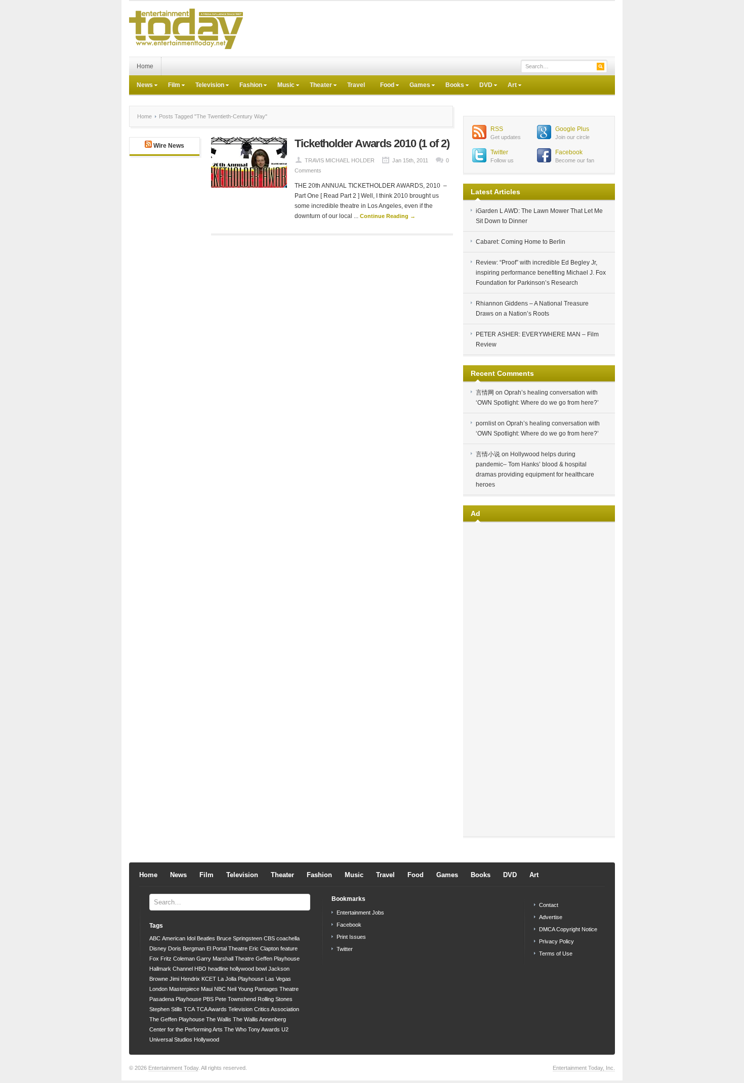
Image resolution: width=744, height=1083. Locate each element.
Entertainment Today (173, 1068)
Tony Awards (264, 1029)
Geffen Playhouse (278, 959)
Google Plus (572, 129)
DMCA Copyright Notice (568, 929)
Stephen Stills (165, 1009)
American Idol (178, 938)
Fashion (247, 86)
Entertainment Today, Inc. (584, 1068)
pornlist (486, 423)
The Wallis (218, 1019)
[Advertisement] (430, 29)
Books (451, 86)
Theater (317, 86)
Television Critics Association (263, 1009)
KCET (208, 979)
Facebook (569, 152)
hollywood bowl (248, 969)
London (158, 989)
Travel (356, 85)
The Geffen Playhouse (176, 1019)
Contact (548, 905)
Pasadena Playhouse (175, 999)
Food (383, 86)
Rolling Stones (275, 999)
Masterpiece (184, 989)
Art (508, 86)
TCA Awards (211, 1009)
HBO (200, 969)
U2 (284, 1029)
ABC (154, 938)
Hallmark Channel (171, 969)
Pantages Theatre (277, 989)
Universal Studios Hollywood (184, 1039)
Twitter (499, 152)
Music (282, 86)
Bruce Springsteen (239, 938)
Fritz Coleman (177, 959)
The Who (235, 1029)
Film (170, 86)
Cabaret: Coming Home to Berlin (520, 241)
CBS (269, 938)
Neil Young (240, 989)
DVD (482, 86)
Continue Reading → (388, 216)
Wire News (168, 145)
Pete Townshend (235, 999)
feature (289, 948)
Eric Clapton (264, 948)
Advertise (550, 917)
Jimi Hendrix (185, 979)
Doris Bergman (186, 948)
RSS (496, 129)
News (141, 86)
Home (145, 66)
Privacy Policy (556, 941)
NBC (220, 989)
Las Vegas (278, 979)
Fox (154, 959)
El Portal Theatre (226, 948)
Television (206, 86)
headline (218, 969)
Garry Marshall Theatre (225, 959)
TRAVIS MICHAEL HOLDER (340, 160)
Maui (207, 989)
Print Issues (351, 937)
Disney (158, 948)
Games (416, 86)
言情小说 (488, 454)
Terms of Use (555, 953)
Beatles (206, 938)
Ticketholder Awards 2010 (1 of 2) (372, 143)
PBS (208, 999)
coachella (288, 938)
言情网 (485, 392)
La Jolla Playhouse (241, 979)
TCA (189, 1009)
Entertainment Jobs (360, 912)
